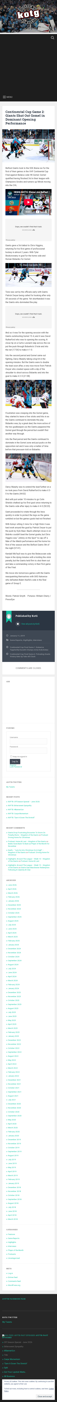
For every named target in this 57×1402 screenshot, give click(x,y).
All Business (9, 1376)
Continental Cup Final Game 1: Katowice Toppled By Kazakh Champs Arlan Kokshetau (29, 648)
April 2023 (12, 1024)
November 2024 (14, 953)
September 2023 (14, 1004)
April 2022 (12, 1064)
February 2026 (14, 897)
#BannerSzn (9, 1350)
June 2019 (12, 1163)
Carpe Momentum (12, 1359)
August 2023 (13, 1008)
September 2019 (14, 1151)
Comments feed (14, 1281)
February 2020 (14, 1132)
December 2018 (14, 1187)
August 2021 (13, 1096)
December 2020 (14, 1104)
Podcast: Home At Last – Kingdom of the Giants (27, 841)
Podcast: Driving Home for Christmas (28, 836)
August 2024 (13, 964)
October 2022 (13, 1048)
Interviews (37, 640)
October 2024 (13, 957)
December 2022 (14, 1040)
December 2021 (14, 1080)
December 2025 (14, 905)
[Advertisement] (28, 63)
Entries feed (12, 1277)
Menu (9, 97)
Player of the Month (15, 1250)
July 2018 (12, 1207)
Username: (14, 737)
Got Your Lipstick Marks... (15, 1372)
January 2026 (13, 901)
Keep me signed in (20, 757)
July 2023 (12, 1012)
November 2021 (14, 1084)
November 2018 (14, 1191)
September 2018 (14, 1199)
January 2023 (13, 1036)
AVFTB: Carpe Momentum (18, 813)
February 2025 (14, 941)
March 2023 (13, 1028)
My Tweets (10, 787)
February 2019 (14, 1179)
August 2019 (13, 1155)
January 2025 (13, 945)
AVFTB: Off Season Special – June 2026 (24, 801)
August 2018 (13, 1203)
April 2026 (12, 889)
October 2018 (13, 1195)
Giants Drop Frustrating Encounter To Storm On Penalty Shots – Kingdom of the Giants (26, 833)
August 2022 (13, 1056)
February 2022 (14, 1072)
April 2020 (12, 1124)
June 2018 (12, 1211)
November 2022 (14, 1044)
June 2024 (12, 972)
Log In (15, 761)
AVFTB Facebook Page (14, 1299)
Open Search (52, 38)
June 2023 (12, 1016)
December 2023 (14, 992)
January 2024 (13, 988)
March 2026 (13, 893)
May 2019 (12, 1167)
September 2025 (14, 917)
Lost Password (16, 767)
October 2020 (13, 1112)
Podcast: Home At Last (30, 861)
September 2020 (14, 1116)
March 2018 (13, 1219)
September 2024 (14, 960)
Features (11, 1234)
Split (6, 1367)
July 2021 (12, 1100)
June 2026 (12, 885)
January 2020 (13, 1136)
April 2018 (12, 1215)
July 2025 (12, 925)
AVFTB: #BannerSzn (16, 809)
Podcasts (12, 1254)
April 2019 (12, 1171)
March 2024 (13, 980)
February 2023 (14, 1032)
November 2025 (14, 909)
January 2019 (13, 1183)
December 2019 (14, 1139)
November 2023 (14, 996)
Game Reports (16, 640)
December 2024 (14, 948)
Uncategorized (14, 1258)
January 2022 (13, 1076)
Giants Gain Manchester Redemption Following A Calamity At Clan (28, 868)
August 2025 (13, 921)
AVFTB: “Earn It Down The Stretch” (21, 817)
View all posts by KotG (30, 624)
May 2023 (12, 1020)
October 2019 (13, 1147)
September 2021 (14, 1092)
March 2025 (13, 937)
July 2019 (12, 1159)
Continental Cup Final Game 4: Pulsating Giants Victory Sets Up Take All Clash (30, 655)
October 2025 (13, 913)
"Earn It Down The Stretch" (15, 1363)
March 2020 (13, 1128)
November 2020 (14, 1108)
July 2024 (12, 968)
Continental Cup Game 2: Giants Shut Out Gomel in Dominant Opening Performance (25, 117)
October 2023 (13, 1000)
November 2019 (14, 1143)
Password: (14, 747)
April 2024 (12, 976)
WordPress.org (14, 1285)
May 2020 (12, 1120)
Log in (10, 1273)
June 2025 (12, 929)
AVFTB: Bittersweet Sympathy (19, 805)
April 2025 (12, 933)
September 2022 (14, 1052)
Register (13, 765)
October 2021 (13, 1088)
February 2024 (14, 984)
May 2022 (12, 1060)
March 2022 (13, 1068)
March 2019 (13, 1175)
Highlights (27, 640)
